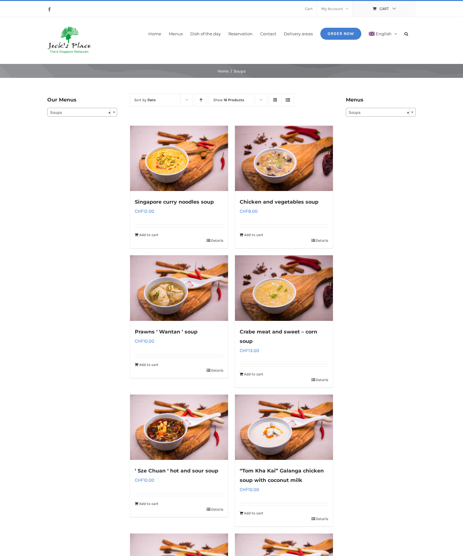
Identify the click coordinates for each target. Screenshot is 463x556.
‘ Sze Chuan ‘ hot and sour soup (176, 471)
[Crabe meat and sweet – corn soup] (284, 288)
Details (217, 240)
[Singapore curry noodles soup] (179, 158)
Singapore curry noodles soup (174, 202)
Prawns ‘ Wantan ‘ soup (166, 332)
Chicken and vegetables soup (279, 202)
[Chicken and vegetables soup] (284, 158)
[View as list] (288, 100)
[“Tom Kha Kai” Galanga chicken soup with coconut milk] (284, 427)
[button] (406, 33)
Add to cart (148, 235)
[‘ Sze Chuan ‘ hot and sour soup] (179, 427)
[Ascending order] (201, 100)
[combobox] (82, 112)
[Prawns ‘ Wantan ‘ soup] (179, 288)
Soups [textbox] (80, 112)
